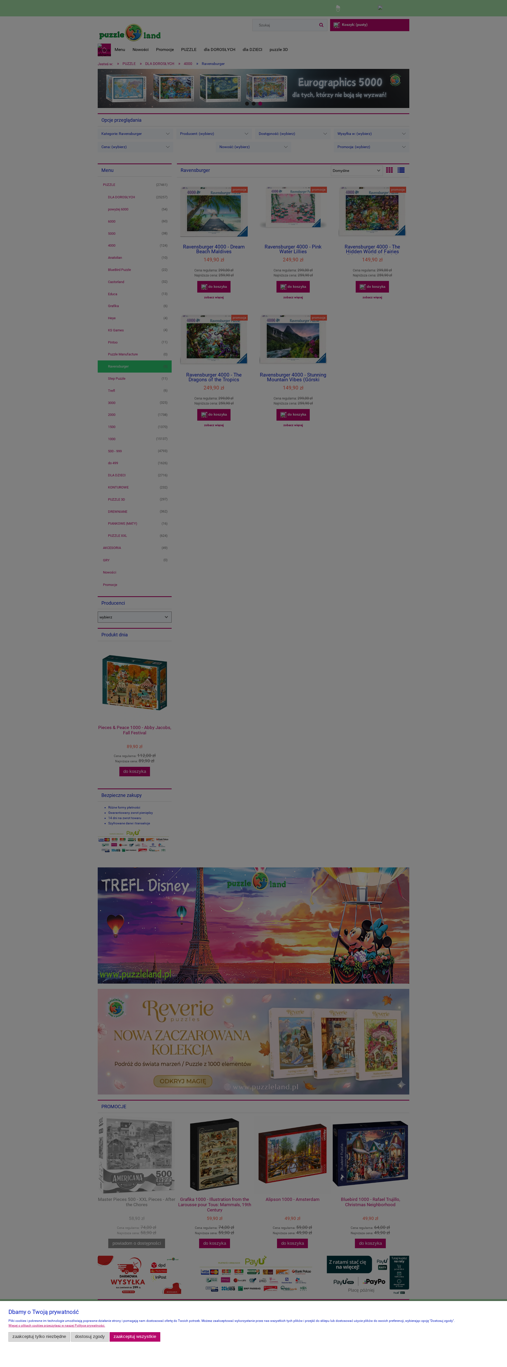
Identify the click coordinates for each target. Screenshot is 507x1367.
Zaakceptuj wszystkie (135, 1336)
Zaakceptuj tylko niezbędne (39, 1336)
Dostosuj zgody (90, 1336)
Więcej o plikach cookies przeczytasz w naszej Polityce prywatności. (56, 1325)
